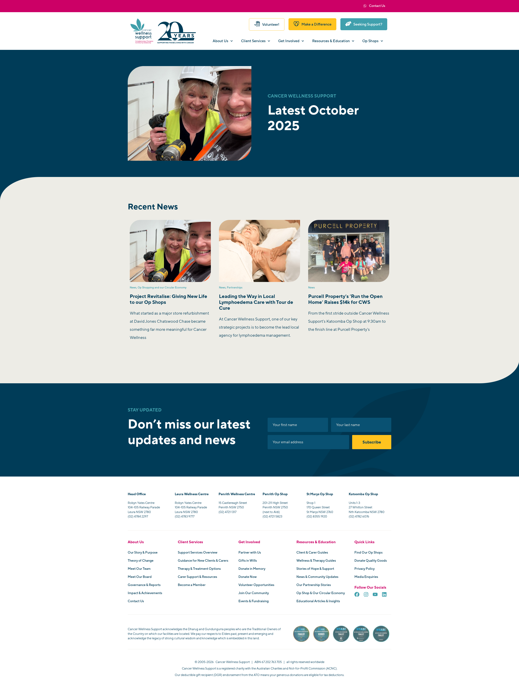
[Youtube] (375, 594)
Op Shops (370, 41)
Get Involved (288, 41)
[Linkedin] (384, 594)
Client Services (253, 41)
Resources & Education (331, 41)
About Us (220, 41)
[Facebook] (356, 594)
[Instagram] (366, 594)
